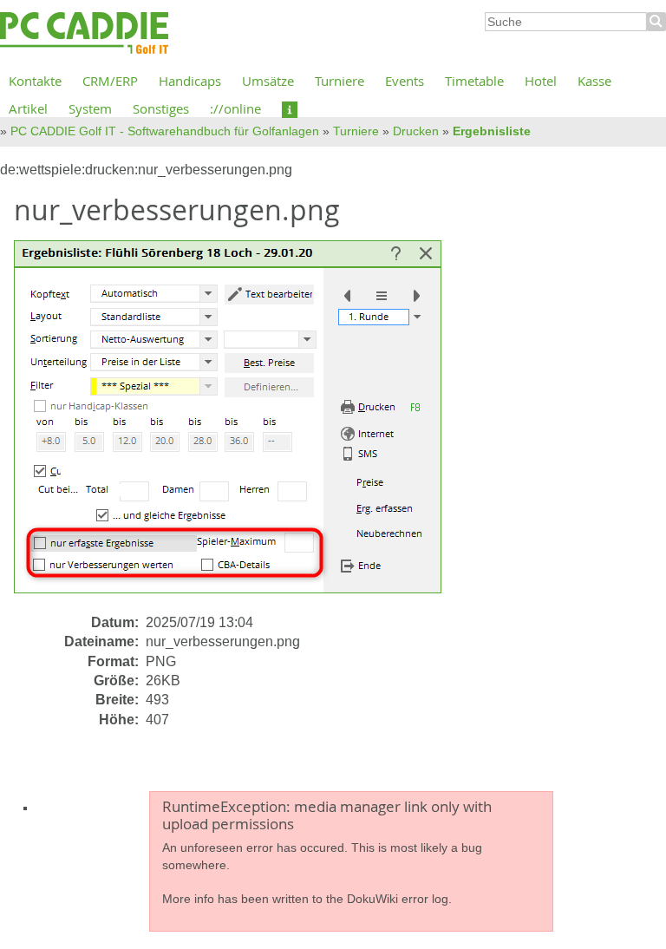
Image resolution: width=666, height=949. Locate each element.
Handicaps (190, 80)
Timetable (474, 80)
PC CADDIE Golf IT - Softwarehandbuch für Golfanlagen (164, 131)
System (90, 108)
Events (404, 80)
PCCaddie (84, 34)
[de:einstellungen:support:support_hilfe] (289, 108)
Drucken (416, 131)
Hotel (541, 80)
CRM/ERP (110, 80)
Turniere (339, 80)
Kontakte (35, 80)
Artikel (28, 108)
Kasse (594, 80)
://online (235, 108)
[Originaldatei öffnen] (238, 425)
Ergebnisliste (492, 131)
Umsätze (268, 80)
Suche (656, 21)
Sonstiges (161, 108)
